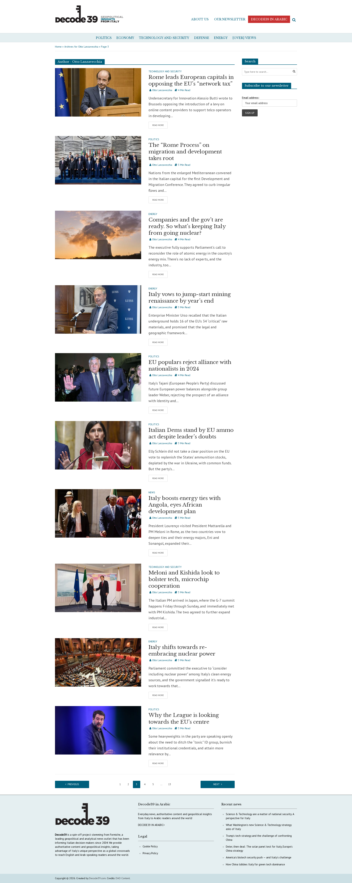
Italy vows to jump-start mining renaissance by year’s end (189, 297)
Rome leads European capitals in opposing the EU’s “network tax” (191, 80)
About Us (200, 19)
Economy (125, 38)
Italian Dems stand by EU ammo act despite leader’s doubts (191, 433)
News (151, 492)
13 (169, 784)
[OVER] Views (244, 38)
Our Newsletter (229, 19)
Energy (221, 38)
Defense (201, 38)
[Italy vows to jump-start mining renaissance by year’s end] (98, 309)
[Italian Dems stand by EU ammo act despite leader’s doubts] (98, 445)
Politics (104, 38)
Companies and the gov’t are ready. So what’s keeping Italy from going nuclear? (187, 226)
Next (216, 784)
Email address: (250, 97)
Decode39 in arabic (269, 19)
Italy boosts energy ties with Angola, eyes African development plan (184, 505)
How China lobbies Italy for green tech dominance (255, 864)
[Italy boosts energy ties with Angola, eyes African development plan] (98, 513)
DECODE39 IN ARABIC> (151, 825)
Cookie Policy (150, 846)
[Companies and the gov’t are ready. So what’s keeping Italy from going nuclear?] (98, 234)
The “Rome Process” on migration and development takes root (185, 152)
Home (58, 46)
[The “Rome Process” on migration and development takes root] (98, 159)
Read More (158, 125)
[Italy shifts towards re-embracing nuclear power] (98, 662)
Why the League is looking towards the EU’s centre (183, 718)
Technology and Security (164, 38)
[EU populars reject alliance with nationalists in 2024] (98, 377)
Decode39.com (97, 878)
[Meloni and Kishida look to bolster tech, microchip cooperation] (98, 587)
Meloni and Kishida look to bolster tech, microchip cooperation (184, 579)
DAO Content (123, 878)
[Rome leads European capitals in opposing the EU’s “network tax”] (98, 92)
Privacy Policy (150, 853)
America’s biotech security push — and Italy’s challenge (258, 857)
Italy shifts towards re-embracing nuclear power (181, 650)
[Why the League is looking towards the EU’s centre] (98, 730)
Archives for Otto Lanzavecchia (81, 46)
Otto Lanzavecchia (162, 90)
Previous (73, 784)
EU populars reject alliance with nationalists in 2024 (189, 365)
